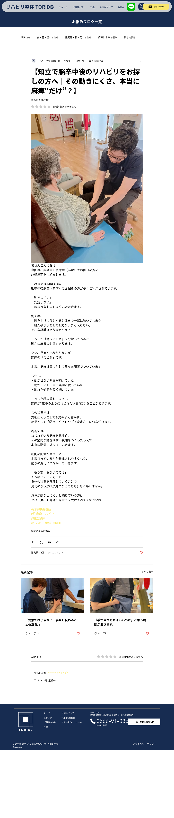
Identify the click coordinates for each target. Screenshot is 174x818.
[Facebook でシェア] (32, 542)
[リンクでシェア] (57, 542)
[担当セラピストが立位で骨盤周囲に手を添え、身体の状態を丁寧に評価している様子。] (121, 595)
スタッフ (48, 717)
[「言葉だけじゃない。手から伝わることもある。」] (52, 595)
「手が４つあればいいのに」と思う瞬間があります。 (120, 622)
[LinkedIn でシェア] (49, 542)
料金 (46, 726)
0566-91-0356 (114, 721)
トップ (47, 713)
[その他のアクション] (141, 61)
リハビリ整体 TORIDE (29, 6)
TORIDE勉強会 (68, 717)
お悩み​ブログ (68, 713)
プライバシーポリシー (144, 743)
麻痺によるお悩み (107, 37)
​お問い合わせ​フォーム (72, 722)
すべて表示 (147, 571)
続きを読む (130, 37)
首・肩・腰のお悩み (47, 37)
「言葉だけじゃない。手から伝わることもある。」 (51, 622)
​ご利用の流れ (50, 722)
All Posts (25, 37)
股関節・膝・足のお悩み (78, 37)
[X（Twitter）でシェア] (41, 542)
